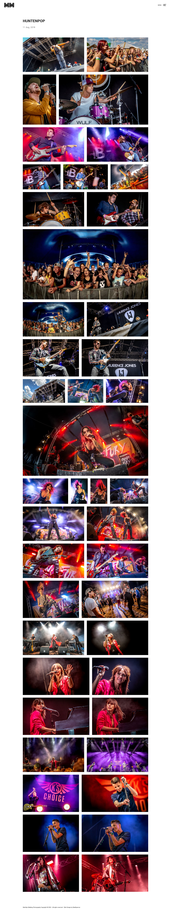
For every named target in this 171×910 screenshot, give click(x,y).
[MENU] (165, 5)
